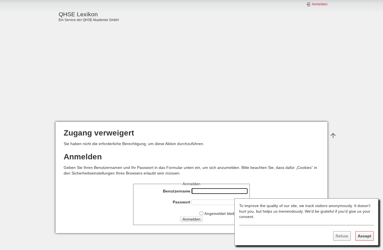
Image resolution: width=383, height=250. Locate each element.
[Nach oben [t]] (333, 135)
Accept (364, 236)
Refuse (342, 236)
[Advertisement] (191, 79)
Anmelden (191, 219)
